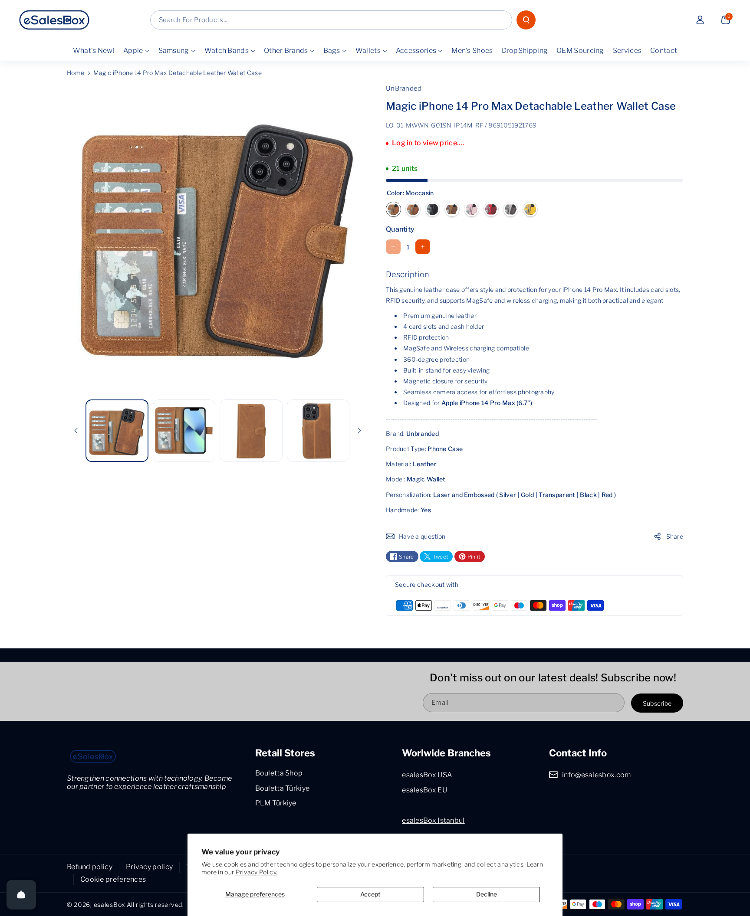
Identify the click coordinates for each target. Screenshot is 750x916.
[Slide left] (76, 431)
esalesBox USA (427, 775)
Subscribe (657, 703)
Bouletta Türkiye (282, 788)
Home (75, 72)
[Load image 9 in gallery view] (251, 430)
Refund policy (89, 867)
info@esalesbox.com (596, 775)
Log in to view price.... (428, 143)
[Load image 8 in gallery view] (184, 430)
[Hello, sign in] (700, 19)
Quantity (400, 229)
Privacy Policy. (257, 872)
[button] (725, 19)
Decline (486, 894)
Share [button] (675, 536)
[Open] (21, 894)
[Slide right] (359, 431)
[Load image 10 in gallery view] (318, 430)
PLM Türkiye (275, 803)
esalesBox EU (424, 790)
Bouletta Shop (279, 773)
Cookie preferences (113, 879)
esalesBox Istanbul (433, 820)
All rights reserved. (155, 904)
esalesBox (109, 904)
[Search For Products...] (526, 19)
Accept (370, 894)
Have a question (422, 536)
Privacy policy (149, 867)
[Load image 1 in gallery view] (117, 430)
